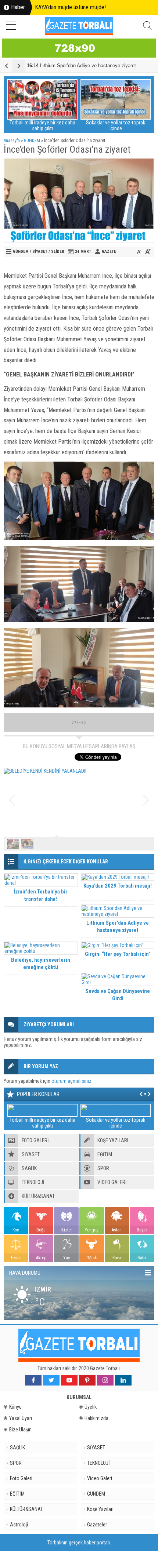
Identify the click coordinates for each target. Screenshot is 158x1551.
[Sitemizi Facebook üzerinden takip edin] (33, 1380)
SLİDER (57, 251)
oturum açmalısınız (71, 1081)
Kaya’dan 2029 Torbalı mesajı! (117, 885)
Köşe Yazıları (100, 1509)
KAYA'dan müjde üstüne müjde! (70, 7)
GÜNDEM (32, 140)
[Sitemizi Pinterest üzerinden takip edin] (87, 1380)
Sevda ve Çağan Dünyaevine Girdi (117, 995)
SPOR (16, 1463)
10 (146, 844)
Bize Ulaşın (20, 1429)
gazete (109, 251)
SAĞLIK (17, 1447)
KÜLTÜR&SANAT (26, 1509)
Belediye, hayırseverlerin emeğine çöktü (40, 964)
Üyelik (91, 1407)
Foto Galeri (21, 1478)
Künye (15, 1407)
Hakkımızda (96, 1418)
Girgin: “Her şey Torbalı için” (118, 954)
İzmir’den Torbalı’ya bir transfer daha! (41, 895)
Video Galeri (99, 1478)
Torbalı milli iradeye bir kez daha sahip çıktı (42, 125)
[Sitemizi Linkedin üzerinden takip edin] (123, 1380)
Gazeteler (97, 1525)
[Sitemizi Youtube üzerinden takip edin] (69, 1380)
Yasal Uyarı (20, 1418)
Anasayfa (12, 140)
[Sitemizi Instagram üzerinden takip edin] (105, 1380)
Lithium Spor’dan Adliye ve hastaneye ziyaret (81, 65)
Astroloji (19, 1525)
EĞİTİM (17, 1494)
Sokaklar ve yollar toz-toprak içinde (115, 125)
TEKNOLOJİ (98, 1463)
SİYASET (39, 251)
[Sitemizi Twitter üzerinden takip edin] (51, 1380)
